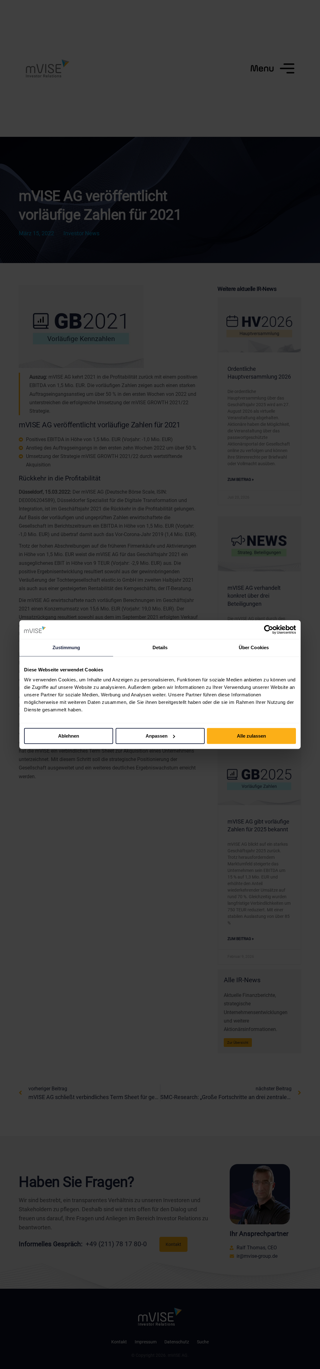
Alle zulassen (251, 736)
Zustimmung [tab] (66, 647)
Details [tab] (160, 647)
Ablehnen (68, 736)
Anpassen (157, 736)
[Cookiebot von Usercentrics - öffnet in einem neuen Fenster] (268, 629)
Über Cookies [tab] (254, 647)
